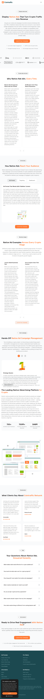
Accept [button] (9, 693)
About (2, 672)
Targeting (21, 180)
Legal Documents (5, 678)
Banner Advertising (5, 662)
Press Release (4, 666)
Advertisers (25, 657)
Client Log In (25, 672)
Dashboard (32, 180)
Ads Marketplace (26, 662)
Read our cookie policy (6, 691)
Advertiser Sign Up (27, 674)
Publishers (25, 659)
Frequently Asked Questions (29, 678)
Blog (2, 674)
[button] (9, 696)
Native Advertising (5, 664)
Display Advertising (5, 657)
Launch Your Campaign (22, 41)
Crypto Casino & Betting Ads (29, 664)
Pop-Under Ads (4, 659)
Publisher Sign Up (27, 676)
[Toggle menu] (41, 2)
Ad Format (12, 180)
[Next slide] (23, 151)
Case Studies (4, 676)
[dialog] (9, 688)
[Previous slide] (20, 151)
